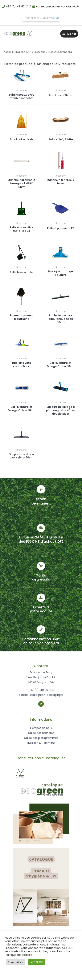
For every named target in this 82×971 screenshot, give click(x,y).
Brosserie (40, 52)
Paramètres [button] (15, 962)
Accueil (8, 52)
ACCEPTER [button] (36, 962)
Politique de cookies (18, 955)
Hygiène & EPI (23, 52)
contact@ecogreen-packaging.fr (57, 6)
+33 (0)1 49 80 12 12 (18, 6)
